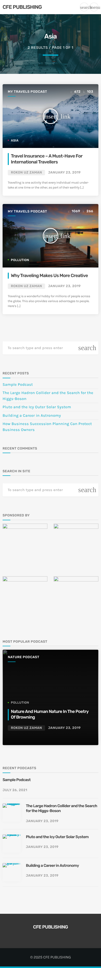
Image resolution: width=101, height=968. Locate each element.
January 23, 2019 (64, 173)
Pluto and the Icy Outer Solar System (37, 407)
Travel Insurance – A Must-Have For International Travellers (47, 159)
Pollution (20, 260)
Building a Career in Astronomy (32, 415)
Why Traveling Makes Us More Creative (49, 275)
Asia (15, 140)
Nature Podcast (23, 657)
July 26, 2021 (15, 790)
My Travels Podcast (27, 92)
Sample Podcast (18, 384)
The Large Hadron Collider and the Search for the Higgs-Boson (61, 808)
